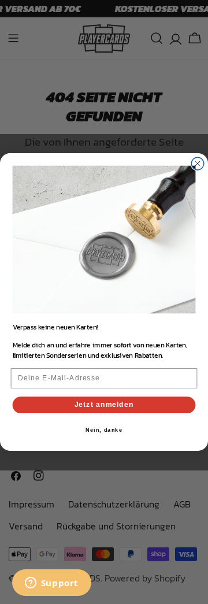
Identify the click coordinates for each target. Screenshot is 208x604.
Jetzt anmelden (104, 404)
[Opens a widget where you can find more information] (51, 583)
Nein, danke (104, 430)
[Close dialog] (197, 163)
